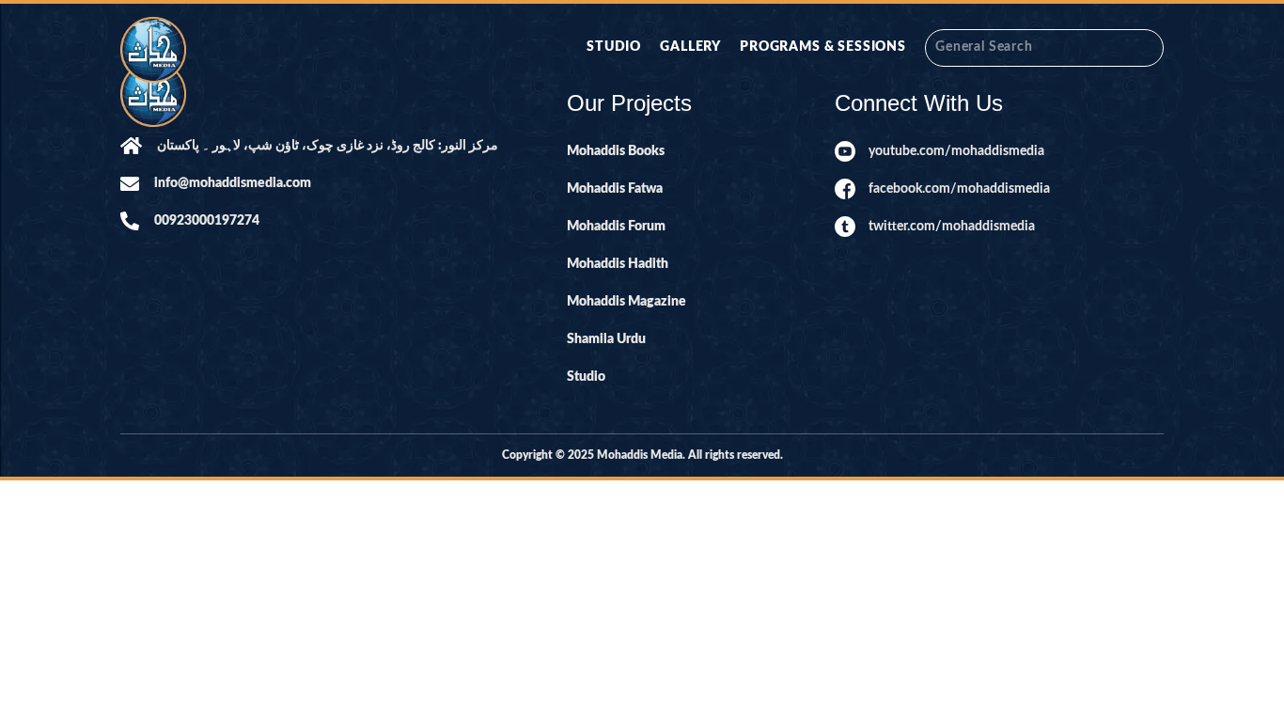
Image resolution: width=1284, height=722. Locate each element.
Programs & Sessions (823, 47)
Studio (614, 47)
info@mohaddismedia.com (232, 183)
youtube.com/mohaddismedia (956, 151)
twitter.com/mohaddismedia (952, 226)
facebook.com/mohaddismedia (959, 189)
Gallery (690, 47)
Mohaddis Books (616, 151)
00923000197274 (206, 221)
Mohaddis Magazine (626, 301)
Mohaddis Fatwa (615, 189)
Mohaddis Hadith (617, 264)
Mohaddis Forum (616, 226)
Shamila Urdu (606, 339)
